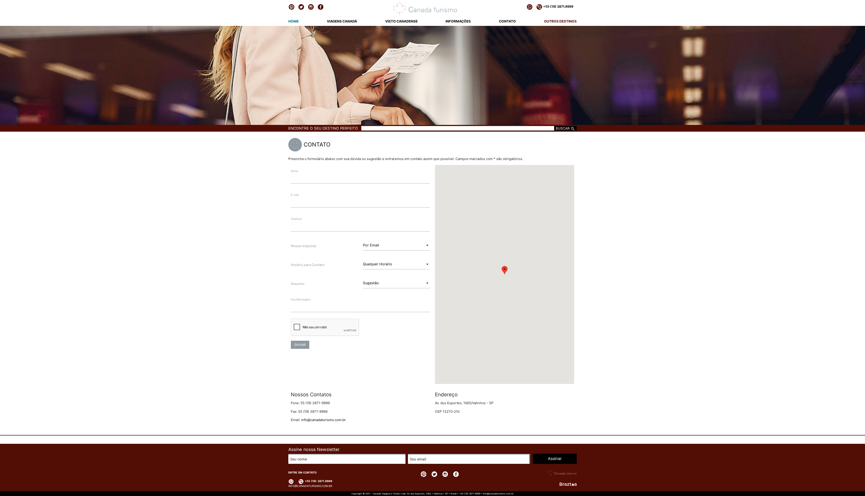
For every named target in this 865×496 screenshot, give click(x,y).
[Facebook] (320, 7)
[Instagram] (311, 7)
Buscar (563, 128)
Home (293, 21)
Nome (294, 171)
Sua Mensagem (300, 299)
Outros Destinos (560, 21)
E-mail (295, 194)
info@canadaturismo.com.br (323, 420)
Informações (458, 21)
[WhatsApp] (529, 7)
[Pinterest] (291, 7)
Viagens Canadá (342, 21)
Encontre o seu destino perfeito (323, 128)
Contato (507, 21)
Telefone (296, 219)
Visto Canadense (401, 21)
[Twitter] (301, 7)
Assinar (555, 458)
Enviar (300, 345)
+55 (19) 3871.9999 (557, 6)
